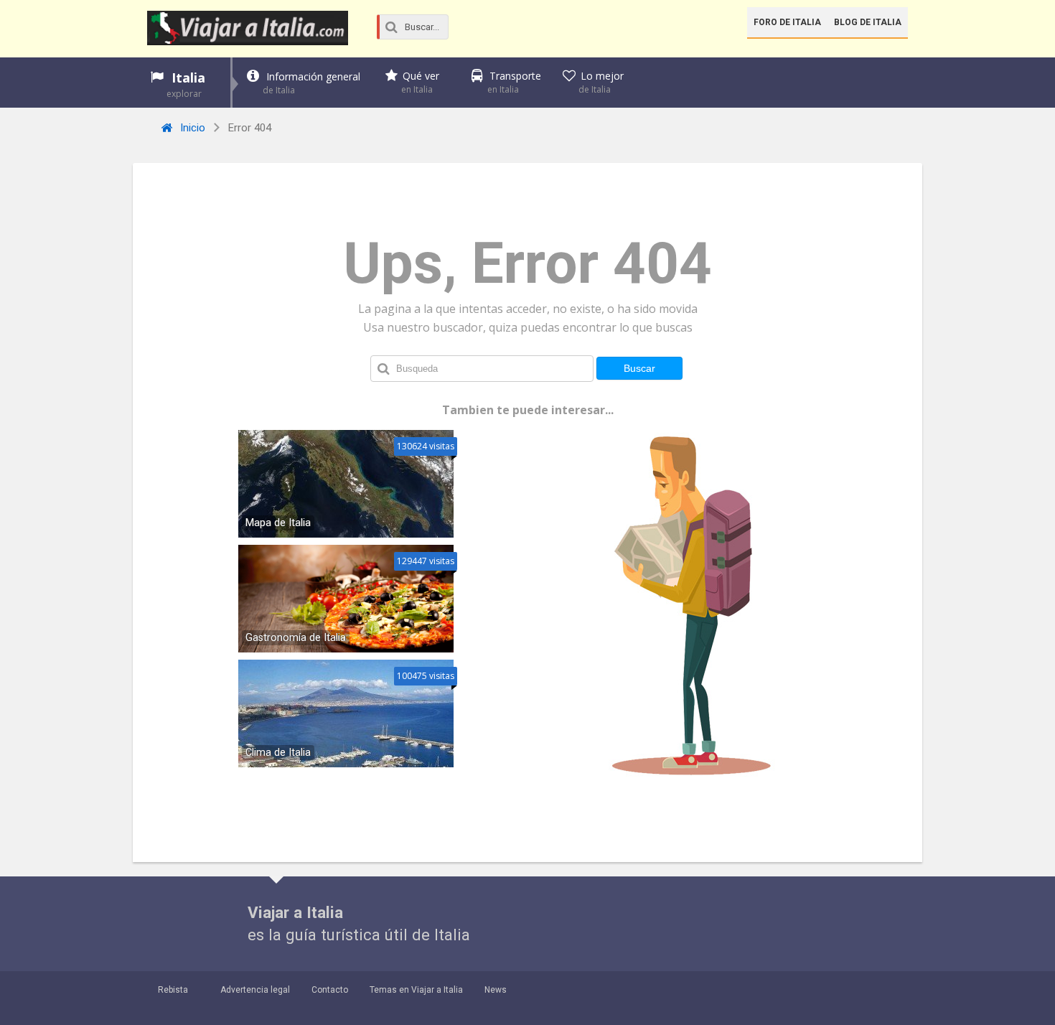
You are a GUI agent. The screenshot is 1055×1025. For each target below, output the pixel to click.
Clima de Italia (278, 752)
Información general (311, 83)
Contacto (329, 990)
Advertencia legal (255, 990)
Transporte (514, 82)
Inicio (191, 127)
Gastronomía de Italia (295, 638)
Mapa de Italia (278, 523)
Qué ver (420, 82)
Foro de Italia (787, 22)
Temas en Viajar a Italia (416, 990)
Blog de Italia (867, 22)
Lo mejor (601, 82)
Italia (186, 84)
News (495, 990)
